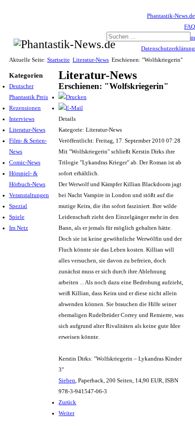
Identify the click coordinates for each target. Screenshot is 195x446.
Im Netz (18, 228)
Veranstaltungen (29, 195)
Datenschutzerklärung (168, 48)
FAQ (189, 27)
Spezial (18, 206)
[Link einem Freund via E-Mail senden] (70, 108)
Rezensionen (25, 108)
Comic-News (24, 162)
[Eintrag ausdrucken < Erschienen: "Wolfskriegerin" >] (72, 97)
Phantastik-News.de (171, 16)
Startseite (58, 60)
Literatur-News (91, 60)
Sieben (66, 380)
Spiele (16, 217)
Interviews (21, 119)
